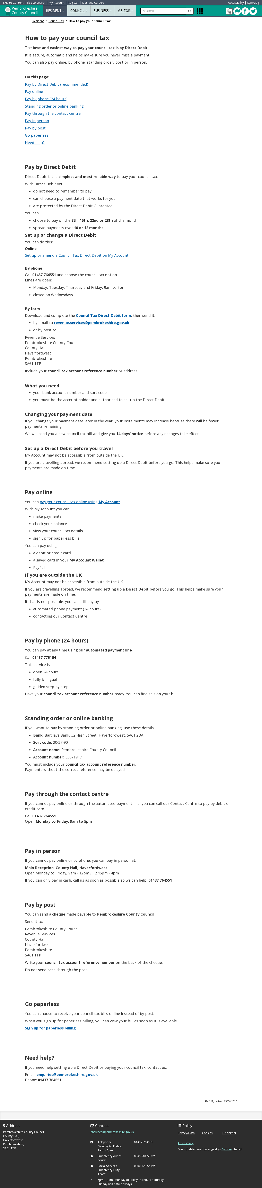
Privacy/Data (186, 1133)
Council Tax (56, 21)
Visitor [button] (124, 11)
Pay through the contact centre (53, 113)
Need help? (35, 142)
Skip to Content (13, 2)
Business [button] (102, 11)
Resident (38, 21)
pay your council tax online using (80, 501)
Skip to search (36, 2)
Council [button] (77, 11)
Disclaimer (229, 1133)
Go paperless (36, 135)
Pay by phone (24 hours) (46, 98)
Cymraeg (253, 2)
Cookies (207, 1133)
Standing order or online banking (54, 106)
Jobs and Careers (93, 2)
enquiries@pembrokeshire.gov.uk (112, 1132)
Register (73, 2)
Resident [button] (54, 11)
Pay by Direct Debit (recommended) (56, 84)
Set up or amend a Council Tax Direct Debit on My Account (77, 255)
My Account (56, 2)
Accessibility (236, 2)
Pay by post (35, 128)
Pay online (34, 91)
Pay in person (37, 120)
